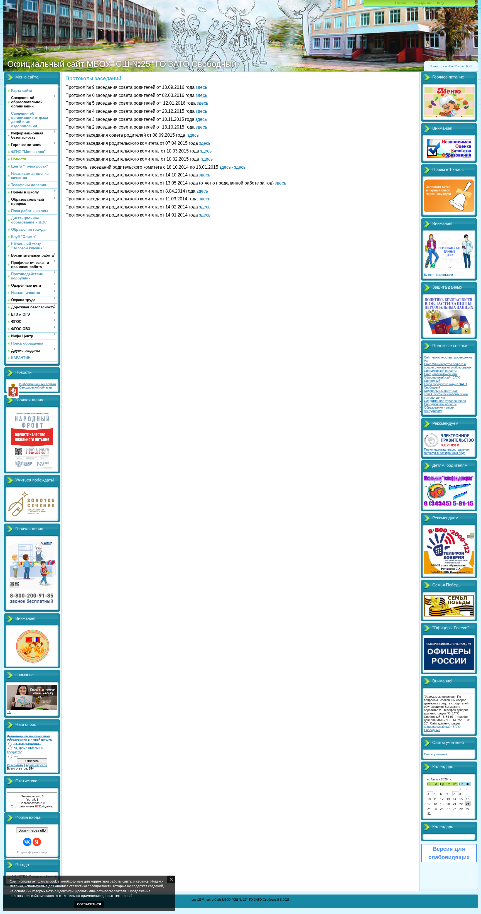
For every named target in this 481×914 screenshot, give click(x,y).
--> (9, 712)
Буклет (429, 274)
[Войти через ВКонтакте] (27, 842)
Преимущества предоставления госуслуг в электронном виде (447, 451)
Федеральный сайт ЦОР (441, 390)
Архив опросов (36, 765)
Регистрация (422, 3)
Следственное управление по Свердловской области (445, 402)
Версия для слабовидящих (449, 853)
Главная (400, 3)
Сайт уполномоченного (440, 374)
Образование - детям (439, 407)
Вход (440, 3)
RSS (469, 66)
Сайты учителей (435, 754)
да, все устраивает (27, 743)
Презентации (444, 274)
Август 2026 (439, 779)
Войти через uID (32, 830)
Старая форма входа (32, 852)
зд (203, 159)
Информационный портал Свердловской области (37, 385)
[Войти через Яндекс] (37, 842)
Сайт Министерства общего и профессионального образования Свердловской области (448, 367)
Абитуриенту (433, 410)
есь (209, 159)
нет (16, 756)
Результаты (15, 765)
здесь (201, 87)
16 (467, 799)
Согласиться (89, 904)
